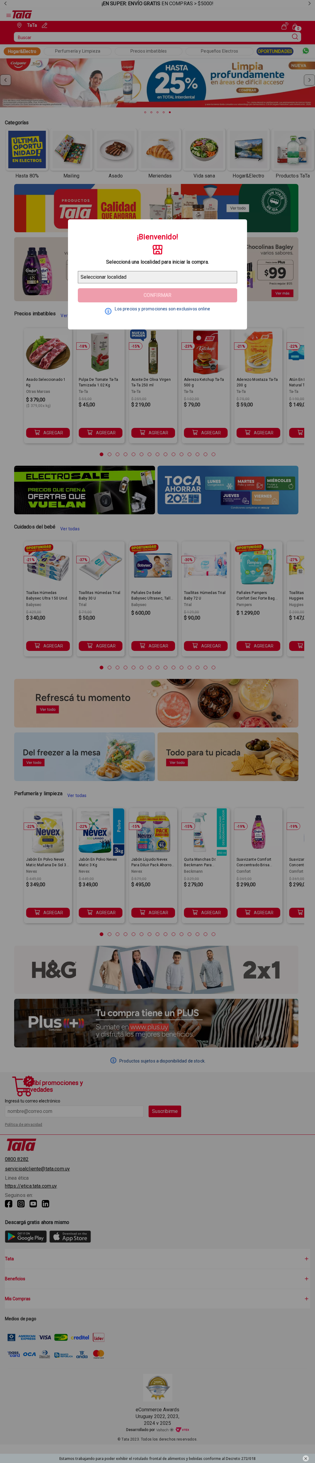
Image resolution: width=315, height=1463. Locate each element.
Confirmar (157, 295)
